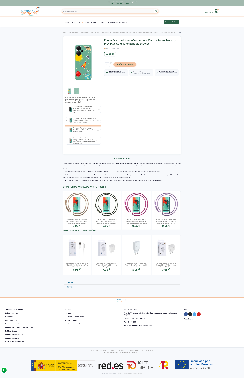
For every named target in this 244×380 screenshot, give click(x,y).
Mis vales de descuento (74, 317)
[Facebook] (186, 314)
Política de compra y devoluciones (19, 327)
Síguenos (187, 309)
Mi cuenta (69, 309)
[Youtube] (199, 314)
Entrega (70, 282)
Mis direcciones (71, 320)
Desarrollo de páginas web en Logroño (132, 373)
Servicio (70, 287)
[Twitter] (194, 314)
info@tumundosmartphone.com (139, 325)
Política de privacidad (14, 335)
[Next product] (180, 33)
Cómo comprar (11, 320)
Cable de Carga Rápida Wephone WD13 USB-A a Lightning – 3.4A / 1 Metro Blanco (77, 265)
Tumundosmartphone (14, 309)
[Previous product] (179, 33)
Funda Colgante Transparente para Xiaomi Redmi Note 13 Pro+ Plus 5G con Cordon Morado (166, 221)
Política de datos (12, 338)
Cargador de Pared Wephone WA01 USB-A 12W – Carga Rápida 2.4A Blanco (136, 265)
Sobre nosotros (11, 313)
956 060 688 (131, 322)
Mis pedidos (69, 313)
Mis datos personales (73, 324)
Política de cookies (12, 331)
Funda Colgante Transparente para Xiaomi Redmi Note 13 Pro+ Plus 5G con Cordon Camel (76, 221)
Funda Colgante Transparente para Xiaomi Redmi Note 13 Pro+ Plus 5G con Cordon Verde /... (106, 221)
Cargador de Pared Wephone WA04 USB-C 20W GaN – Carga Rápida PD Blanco (166, 265)
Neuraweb (119, 373)
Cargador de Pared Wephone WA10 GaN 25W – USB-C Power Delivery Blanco (106, 265)
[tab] (122, 282)
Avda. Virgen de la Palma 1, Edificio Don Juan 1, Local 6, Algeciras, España (150, 314)
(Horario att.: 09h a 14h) (135, 318)
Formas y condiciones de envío (17, 324)
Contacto (9, 317)
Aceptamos (188, 319)
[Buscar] (156, 11)
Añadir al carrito (126, 64)
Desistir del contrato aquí (15, 342)
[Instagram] (190, 314)
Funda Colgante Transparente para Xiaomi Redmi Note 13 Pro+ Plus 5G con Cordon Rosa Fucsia (136, 221)
